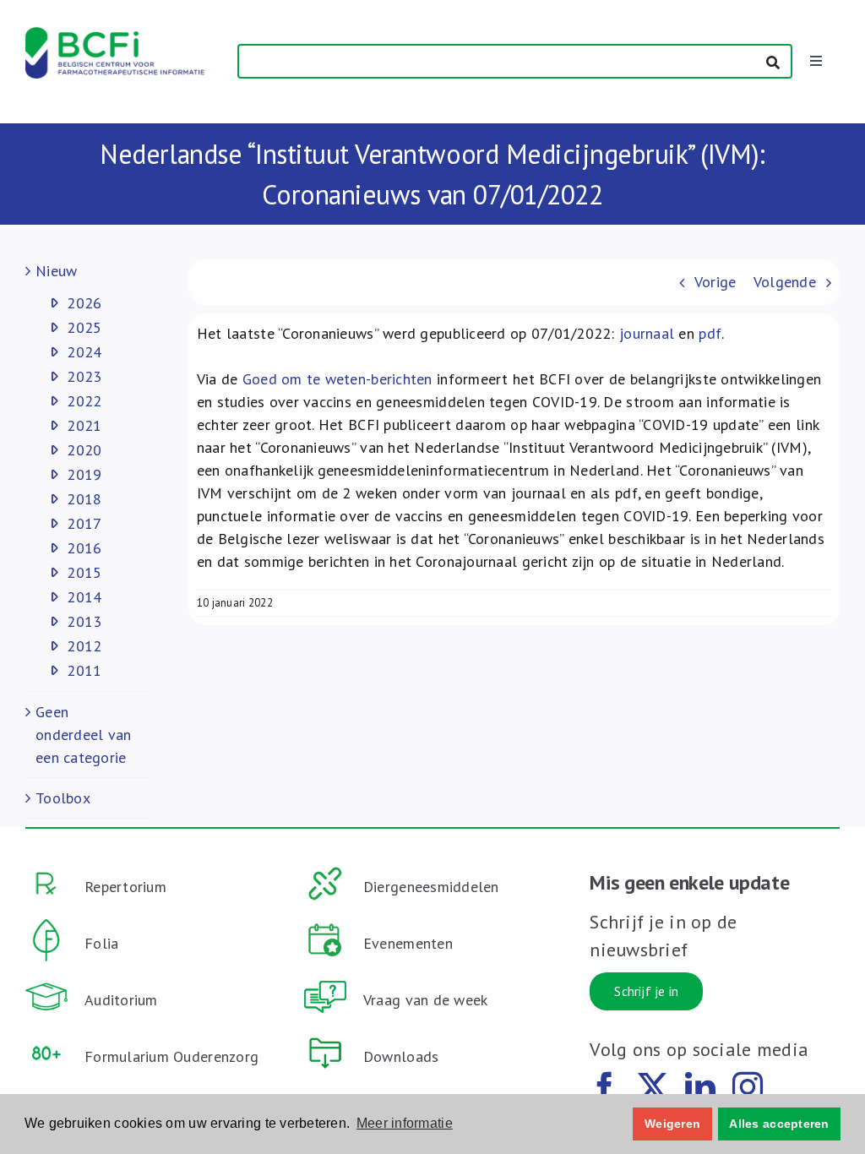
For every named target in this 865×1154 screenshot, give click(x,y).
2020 (84, 450)
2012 (84, 646)
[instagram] (747, 1087)
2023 (84, 376)
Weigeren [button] (672, 1123)
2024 (84, 352)
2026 (84, 303)
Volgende (784, 281)
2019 (84, 474)
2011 (84, 670)
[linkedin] (700, 1087)
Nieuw (56, 270)
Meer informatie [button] (404, 1123)
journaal (646, 333)
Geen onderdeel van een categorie (83, 734)
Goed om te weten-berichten (337, 379)
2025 (84, 327)
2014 (84, 597)
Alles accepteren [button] (779, 1123)
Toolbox (62, 798)
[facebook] (605, 1087)
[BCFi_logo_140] (114, 34)
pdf (710, 333)
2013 (84, 621)
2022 (84, 401)
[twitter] (653, 1087)
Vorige (715, 281)
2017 (84, 523)
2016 (84, 548)
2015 (84, 572)
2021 (84, 425)
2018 (84, 499)
